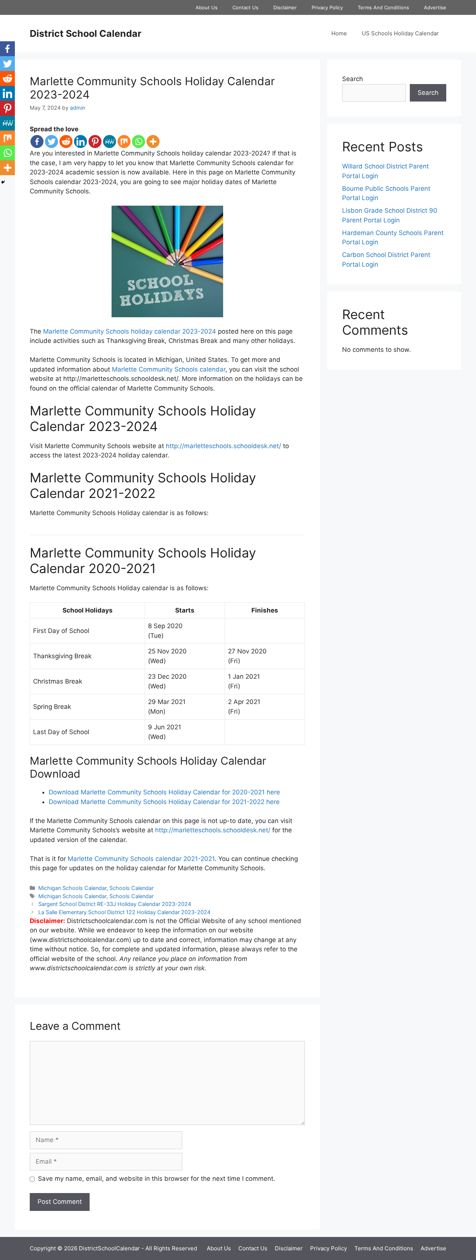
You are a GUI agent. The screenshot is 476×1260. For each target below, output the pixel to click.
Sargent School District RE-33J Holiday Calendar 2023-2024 (114, 904)
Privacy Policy (327, 7)
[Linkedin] (80, 141)
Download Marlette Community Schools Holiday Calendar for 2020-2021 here (164, 792)
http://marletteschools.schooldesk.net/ (223, 446)
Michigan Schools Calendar (72, 888)
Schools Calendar (131, 888)
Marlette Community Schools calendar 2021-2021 (141, 858)
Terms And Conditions (383, 7)
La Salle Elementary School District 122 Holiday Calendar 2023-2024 (124, 912)
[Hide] (3, 182)
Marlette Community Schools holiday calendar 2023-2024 (129, 331)
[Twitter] (51, 141)
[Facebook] (37, 141)
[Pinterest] (95, 141)
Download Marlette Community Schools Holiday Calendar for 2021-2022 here (164, 802)
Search (352, 79)
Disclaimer (285, 7)
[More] (153, 141)
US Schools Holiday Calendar (400, 33)
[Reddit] (66, 141)
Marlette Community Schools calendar (168, 369)
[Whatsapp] (138, 141)
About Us (207, 7)
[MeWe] (109, 141)
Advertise (435, 7)
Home (339, 33)
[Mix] (124, 141)
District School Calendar (85, 33)
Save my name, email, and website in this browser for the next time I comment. (156, 1178)
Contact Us (245, 7)
